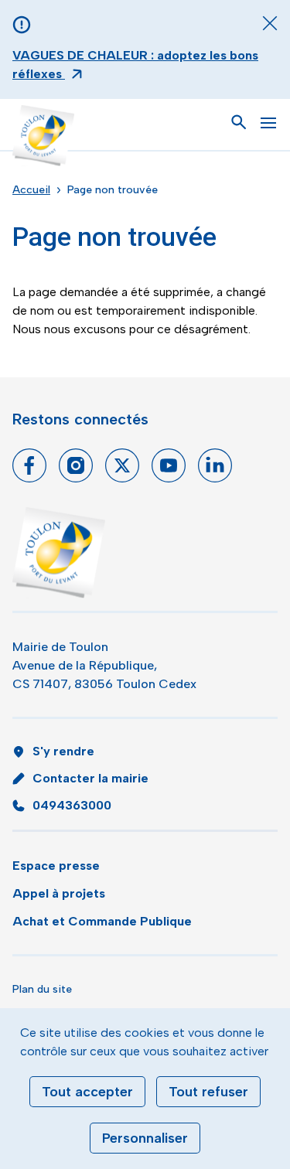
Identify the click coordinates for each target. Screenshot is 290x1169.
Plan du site (42, 989)
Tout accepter (87, 1091)
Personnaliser (145, 1138)
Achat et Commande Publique (102, 921)
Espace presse (56, 865)
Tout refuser (208, 1091)
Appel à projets (58, 893)
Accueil (31, 189)
